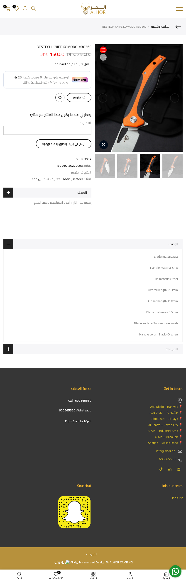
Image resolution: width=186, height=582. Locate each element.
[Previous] (174, 98)
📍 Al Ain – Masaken (169, 437)
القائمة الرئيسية (160, 26)
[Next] (102, 98)
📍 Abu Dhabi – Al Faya (167, 419)
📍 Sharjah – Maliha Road (165, 443)
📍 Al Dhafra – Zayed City (165, 425)
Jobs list (177, 498)
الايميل (85, 123)
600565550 (167, 459)
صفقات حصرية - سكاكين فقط (51, 179)
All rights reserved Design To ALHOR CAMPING (101, 562)
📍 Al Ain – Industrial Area (165, 431)
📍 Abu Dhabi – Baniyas (166, 407)
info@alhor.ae (165, 451)
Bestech (77, 179)
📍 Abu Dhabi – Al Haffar (166, 413)
